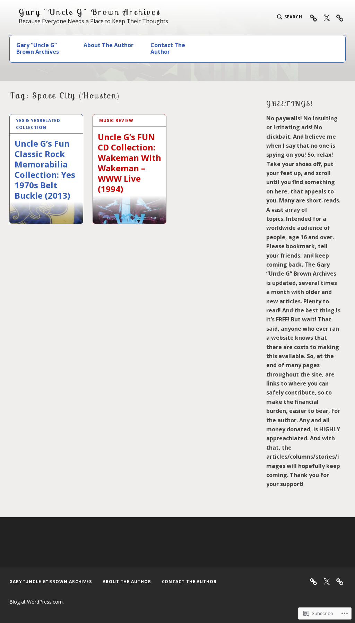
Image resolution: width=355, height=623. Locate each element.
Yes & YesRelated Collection (38, 124)
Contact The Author (167, 48)
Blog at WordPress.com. (36, 601)
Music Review (116, 120)
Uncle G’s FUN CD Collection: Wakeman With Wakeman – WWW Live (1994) (129, 162)
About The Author (108, 45)
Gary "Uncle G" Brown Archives (90, 12)
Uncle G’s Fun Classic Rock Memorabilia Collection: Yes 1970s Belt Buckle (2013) (45, 169)
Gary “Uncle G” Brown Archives (37, 48)
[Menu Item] (326, 17)
